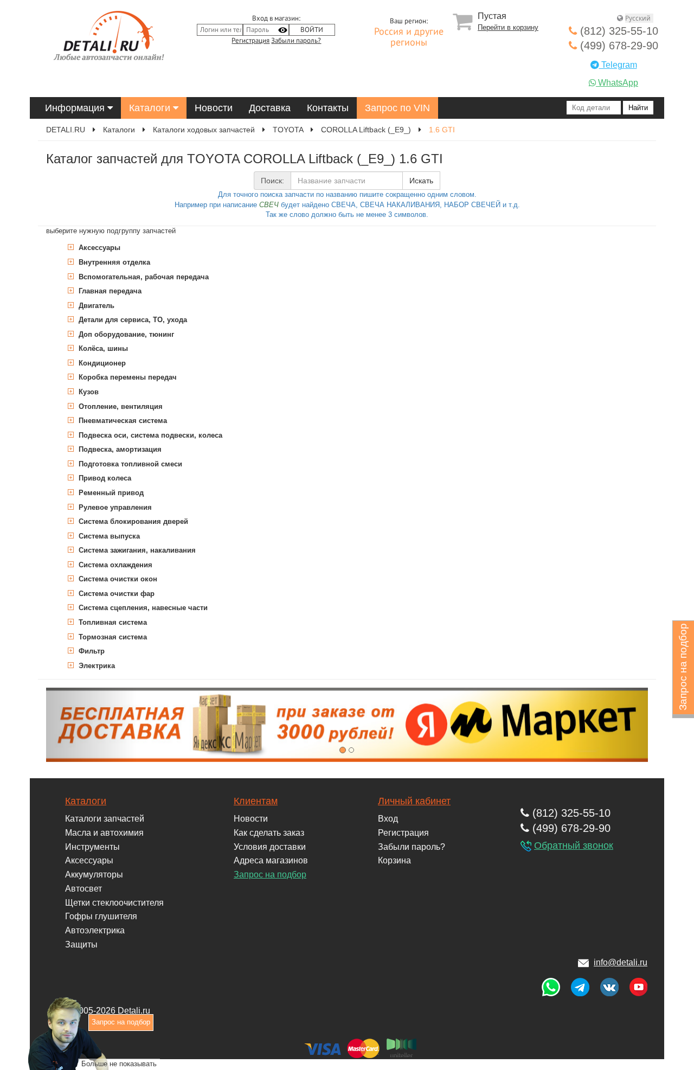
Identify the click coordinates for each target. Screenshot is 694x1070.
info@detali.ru (620, 962)
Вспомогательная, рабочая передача (142, 277)
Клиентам (256, 801)
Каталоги (151, 107)
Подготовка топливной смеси (129, 464)
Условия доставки (270, 846)
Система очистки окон (116, 579)
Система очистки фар (115, 594)
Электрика (95, 666)
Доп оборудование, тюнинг (125, 334)
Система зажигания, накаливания (136, 550)
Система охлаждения (114, 565)
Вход (388, 818)
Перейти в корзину (508, 27)
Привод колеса (103, 478)
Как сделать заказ (269, 832)
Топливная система (111, 622)
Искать (421, 180)
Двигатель (95, 306)
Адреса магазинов (271, 860)
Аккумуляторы (94, 874)
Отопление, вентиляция (119, 406)
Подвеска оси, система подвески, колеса (149, 435)
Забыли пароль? (296, 40)
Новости (214, 107)
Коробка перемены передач (126, 377)
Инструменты (92, 846)
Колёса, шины (102, 348)
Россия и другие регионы (409, 37)
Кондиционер (101, 363)
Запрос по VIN (397, 107)
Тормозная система (111, 637)
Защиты (81, 944)
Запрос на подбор (270, 874)
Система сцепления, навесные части (142, 608)
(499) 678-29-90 (617, 46)
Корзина (394, 860)
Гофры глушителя (101, 916)
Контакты (328, 107)
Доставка (270, 107)
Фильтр (90, 651)
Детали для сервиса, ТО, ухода (131, 320)
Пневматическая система (121, 421)
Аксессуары (98, 248)
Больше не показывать (119, 1064)
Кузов (87, 392)
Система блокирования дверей (132, 521)
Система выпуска (108, 536)
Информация (76, 107)
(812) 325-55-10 (617, 31)
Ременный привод (110, 493)
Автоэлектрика (95, 930)
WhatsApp (617, 82)
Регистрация (250, 40)
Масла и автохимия (104, 832)
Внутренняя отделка (113, 262)
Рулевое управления (114, 507)
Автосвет (83, 888)
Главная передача (109, 291)
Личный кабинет (414, 801)
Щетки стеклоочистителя (114, 902)
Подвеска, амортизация (119, 449)
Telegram (618, 64)
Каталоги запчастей (104, 818)
